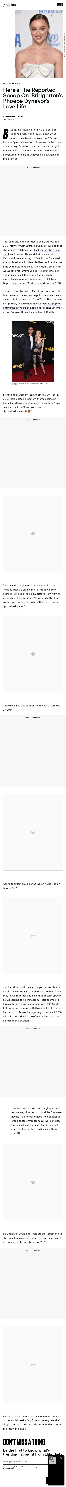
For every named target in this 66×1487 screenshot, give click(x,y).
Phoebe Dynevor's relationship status (24, 142)
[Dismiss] (61, 1458)
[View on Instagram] (33, 534)
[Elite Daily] (9, 5)
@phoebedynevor (13, 411)
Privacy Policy (8, 1468)
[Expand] (51, 1458)
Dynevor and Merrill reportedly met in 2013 (36, 283)
